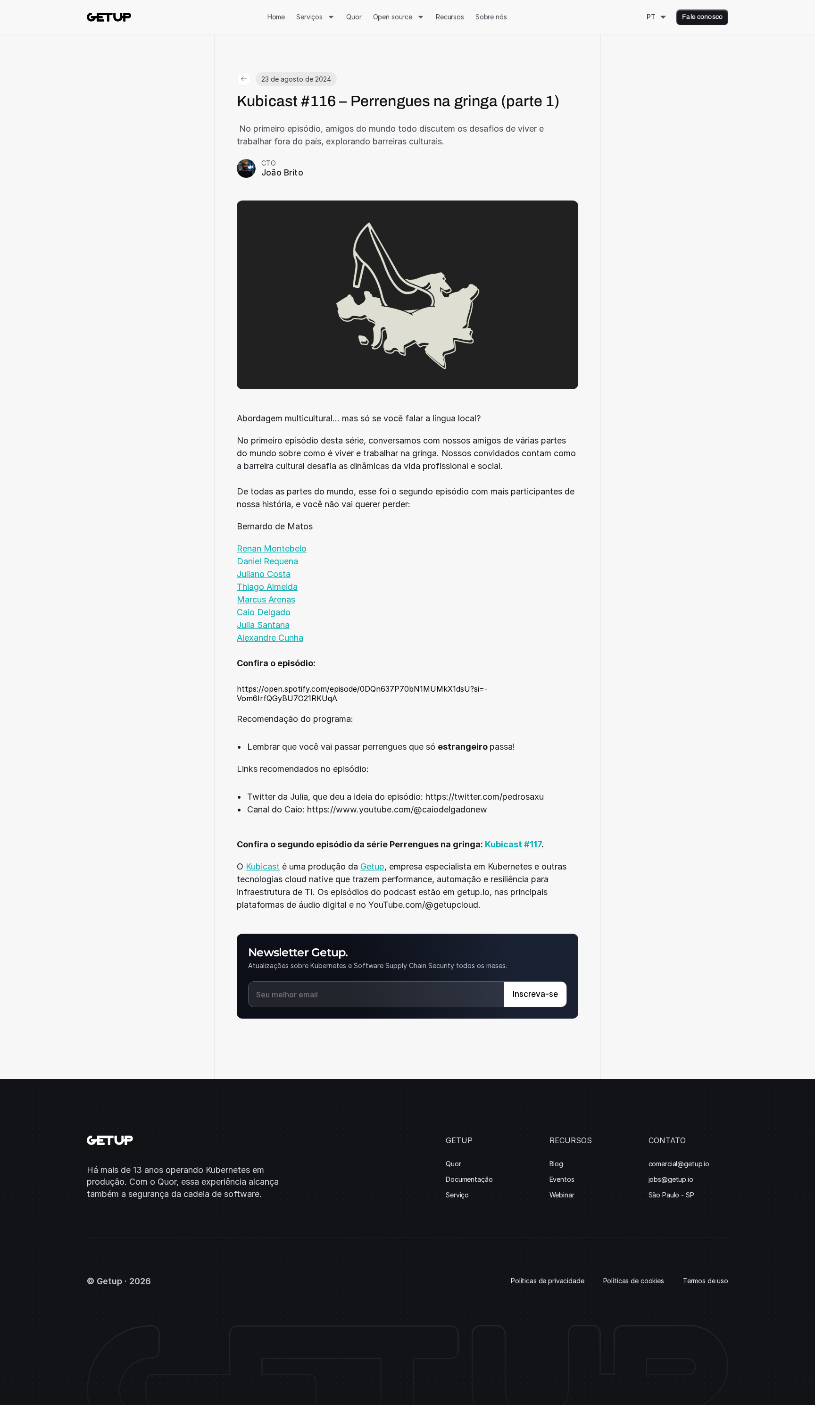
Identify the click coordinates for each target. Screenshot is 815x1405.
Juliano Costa (264, 574)
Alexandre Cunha (270, 638)
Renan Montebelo (272, 548)
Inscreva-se (535, 994)
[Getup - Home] (109, 17)
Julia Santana (263, 625)
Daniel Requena (267, 561)
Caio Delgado (264, 612)
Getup (372, 866)
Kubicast (263, 866)
